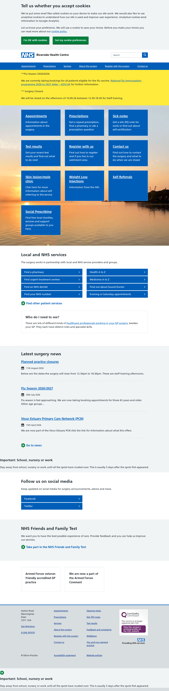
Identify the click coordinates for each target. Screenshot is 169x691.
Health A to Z (97, 272)
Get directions (28, 626)
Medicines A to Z (99, 279)
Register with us (81, 146)
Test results (33, 146)
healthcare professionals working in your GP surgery (97, 323)
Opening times (94, 610)
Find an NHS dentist (36, 286)
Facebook (30, 498)
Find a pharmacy (34, 272)
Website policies (94, 655)
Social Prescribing (38, 212)
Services (67, 66)
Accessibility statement (65, 655)
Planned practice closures (40, 362)
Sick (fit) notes (93, 617)
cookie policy (59, 31)
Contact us (142, 66)
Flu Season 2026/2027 (37, 388)
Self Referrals (122, 177)
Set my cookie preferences (70, 40)
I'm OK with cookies (35, 40)
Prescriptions (49, 66)
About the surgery (88, 66)
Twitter (28, 506)
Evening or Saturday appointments (110, 294)
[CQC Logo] (130, 617)
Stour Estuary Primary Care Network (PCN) (52, 419)
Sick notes (120, 116)
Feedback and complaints (99, 629)
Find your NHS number (37, 294)
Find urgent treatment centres (42, 279)
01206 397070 (28, 632)
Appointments (28, 66)
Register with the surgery (117, 66)
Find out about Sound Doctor (107, 286)
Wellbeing (92, 636)
